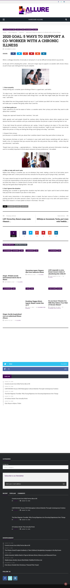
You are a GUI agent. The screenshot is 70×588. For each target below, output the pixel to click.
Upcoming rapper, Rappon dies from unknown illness (35, 271)
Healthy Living (12, 29)
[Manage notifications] (65, 584)
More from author (21, 244)
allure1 (20, 282)
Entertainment (16, 250)
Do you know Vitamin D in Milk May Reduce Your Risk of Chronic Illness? (58, 303)
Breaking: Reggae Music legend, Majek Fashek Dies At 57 (35, 303)
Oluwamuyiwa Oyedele (54, 308)
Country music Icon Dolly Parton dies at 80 (15, 22)
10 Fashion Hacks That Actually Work (23, 527)
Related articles (8, 244)
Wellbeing (35, 29)
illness (17, 206)
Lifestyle (18, 29)
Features (5, 29)
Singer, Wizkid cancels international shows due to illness (12, 277)
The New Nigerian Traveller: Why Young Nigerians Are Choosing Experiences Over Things (38, 517)
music (28, 288)
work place (24, 206)
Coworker (11, 206)
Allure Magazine (7, 250)
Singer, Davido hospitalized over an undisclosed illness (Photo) (12, 316)
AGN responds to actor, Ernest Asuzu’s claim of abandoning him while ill (56, 272)
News (23, 29)
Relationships (28, 29)
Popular (13, 493)
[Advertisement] (35, 345)
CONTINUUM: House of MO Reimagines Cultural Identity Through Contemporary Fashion (28, 24)
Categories (5, 464)
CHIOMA (15, 500)
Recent (5, 493)
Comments (21, 493)
